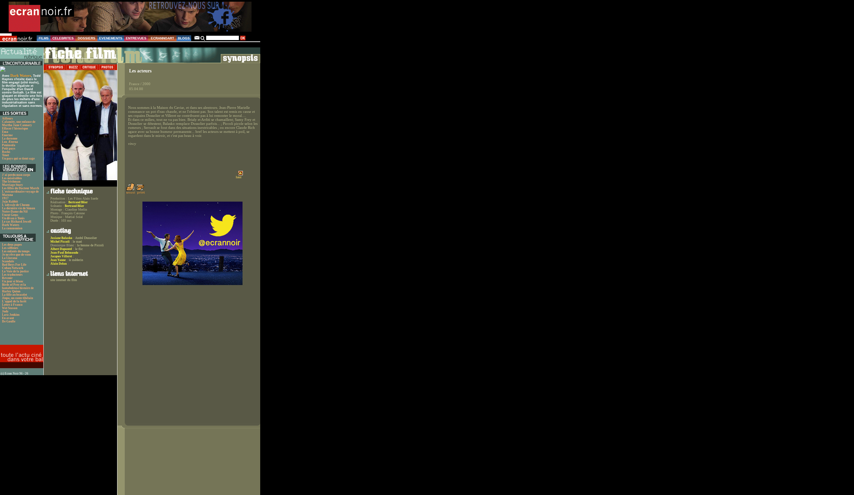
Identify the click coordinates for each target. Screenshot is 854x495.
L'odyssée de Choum (16, 205)
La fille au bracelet (14, 294)
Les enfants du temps (16, 251)
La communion (12, 228)
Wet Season (9, 308)
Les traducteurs (12, 274)
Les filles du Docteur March (20, 188)
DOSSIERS (86, 38)
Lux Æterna (10, 142)
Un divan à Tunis (13, 218)
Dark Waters (20, 75)
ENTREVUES (136, 38)
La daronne (9, 138)
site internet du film (63, 280)
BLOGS (184, 38)
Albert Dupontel (61, 249)
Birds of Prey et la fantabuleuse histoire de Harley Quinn (18, 288)
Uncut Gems (10, 215)
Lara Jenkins (11, 314)
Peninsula (8, 145)
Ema (5, 132)
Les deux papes (12, 244)
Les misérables (12, 178)
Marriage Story (12, 185)
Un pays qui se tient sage (18, 158)
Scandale (8, 261)
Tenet (5, 155)
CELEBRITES (63, 38)
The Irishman (11, 181)
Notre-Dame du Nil (15, 211)
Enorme (7, 135)
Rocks (6, 152)
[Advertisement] (18, 335)
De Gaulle (8, 321)
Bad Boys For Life (14, 264)
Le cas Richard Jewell (16, 221)
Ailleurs (7, 118)
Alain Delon (58, 263)
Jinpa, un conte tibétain (17, 298)
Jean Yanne (58, 260)
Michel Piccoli (60, 241)
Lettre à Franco (12, 304)
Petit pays (8, 148)
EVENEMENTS (110, 38)
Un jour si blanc (12, 281)
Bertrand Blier (78, 202)
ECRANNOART (162, 38)
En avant (8, 318)
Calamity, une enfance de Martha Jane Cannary (18, 123)
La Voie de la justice (15, 271)
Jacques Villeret (61, 256)
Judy (5, 311)
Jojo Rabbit (10, 201)
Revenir (7, 278)
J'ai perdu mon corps (16, 175)
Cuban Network (12, 268)
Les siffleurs (10, 248)
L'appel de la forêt (14, 301)
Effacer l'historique (15, 128)
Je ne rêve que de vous (16, 254)
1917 (5, 198)
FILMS (44, 38)
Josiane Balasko (61, 238)
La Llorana (9, 258)
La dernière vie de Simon (18, 208)
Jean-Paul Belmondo (64, 252)
